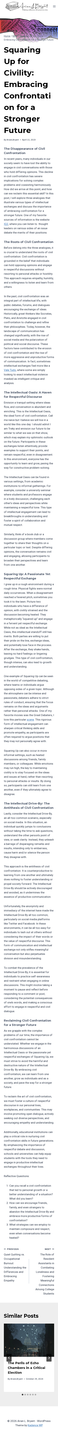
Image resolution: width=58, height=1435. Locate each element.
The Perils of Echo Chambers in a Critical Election (26, 1368)
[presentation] (29, 1340)
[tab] (22, 1394)
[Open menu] (54, 6)
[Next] (49, 1358)
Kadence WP (35, 1425)
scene (30, 719)
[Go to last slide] (9, 1358)
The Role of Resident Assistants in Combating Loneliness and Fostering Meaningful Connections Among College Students (44, 1271)
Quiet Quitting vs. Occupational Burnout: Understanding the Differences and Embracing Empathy (15, 1265)
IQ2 (6, 224)
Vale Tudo (10, 370)
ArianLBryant (13, 139)
